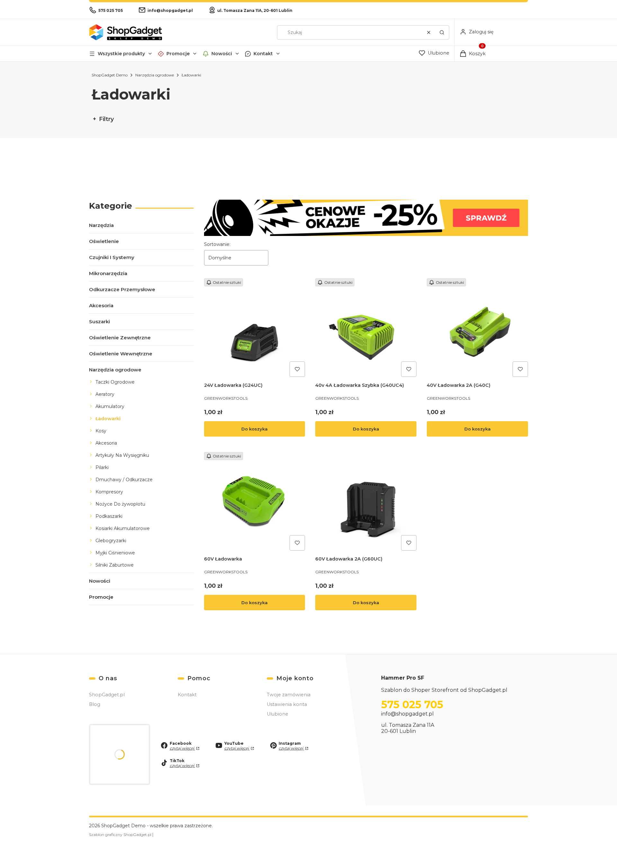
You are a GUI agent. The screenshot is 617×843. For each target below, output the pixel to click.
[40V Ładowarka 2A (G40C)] (477, 328)
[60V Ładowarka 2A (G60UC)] (365, 502)
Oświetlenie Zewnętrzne (120, 338)
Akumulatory (109, 406)
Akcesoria (101, 305)
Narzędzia (101, 225)
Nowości (221, 53)
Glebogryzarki (110, 540)
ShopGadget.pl (107, 695)
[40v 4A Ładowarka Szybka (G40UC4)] (365, 328)
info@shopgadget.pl (407, 714)
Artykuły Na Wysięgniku (122, 455)
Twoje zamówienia (288, 695)
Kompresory (109, 492)
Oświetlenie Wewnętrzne (120, 354)
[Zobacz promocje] (366, 218)
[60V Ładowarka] (254, 502)
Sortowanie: (217, 244)
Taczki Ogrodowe (115, 382)
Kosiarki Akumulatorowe (122, 528)
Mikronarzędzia (108, 273)
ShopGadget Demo (110, 75)
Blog (94, 704)
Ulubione (277, 714)
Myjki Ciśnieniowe (115, 553)
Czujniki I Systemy (111, 257)
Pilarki (102, 467)
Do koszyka (254, 428)
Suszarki (99, 321)
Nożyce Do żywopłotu (120, 504)
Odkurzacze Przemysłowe (122, 289)
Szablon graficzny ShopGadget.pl (120, 834)
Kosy (100, 431)
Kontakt (263, 53)
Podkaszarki (108, 516)
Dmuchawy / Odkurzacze (124, 479)
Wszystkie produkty (121, 53)
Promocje (178, 53)
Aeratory (104, 394)
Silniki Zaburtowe (114, 565)
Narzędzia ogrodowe (154, 75)
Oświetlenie (104, 241)
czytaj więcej (182, 748)
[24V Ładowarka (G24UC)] (254, 328)
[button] (442, 32)
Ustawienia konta (287, 704)
